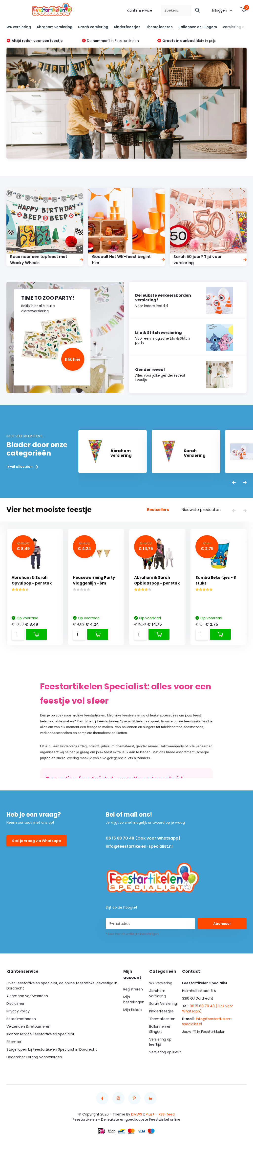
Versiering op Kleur (165, 1052)
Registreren (133, 989)
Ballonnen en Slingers (197, 26)
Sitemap (13, 1041)
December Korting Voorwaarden (34, 1057)
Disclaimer (15, 1003)
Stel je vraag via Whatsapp (36, 840)
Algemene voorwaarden (27, 995)
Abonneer (222, 923)
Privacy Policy (18, 1011)
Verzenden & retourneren (28, 1026)
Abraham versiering (54, 26)
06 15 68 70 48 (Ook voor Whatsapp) (143, 838)
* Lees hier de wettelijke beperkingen (132, 934)
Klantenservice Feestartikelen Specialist (40, 1034)
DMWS (136, 1114)
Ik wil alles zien (19, 467)
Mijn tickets (133, 1009)
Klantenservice (139, 10)
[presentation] (234, 482)
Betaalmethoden (21, 1018)
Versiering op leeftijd (160, 1042)
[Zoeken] (197, 10)
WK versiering (18, 26)
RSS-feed (167, 1114)
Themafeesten (159, 26)
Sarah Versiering (93, 26)
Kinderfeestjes (127, 26)
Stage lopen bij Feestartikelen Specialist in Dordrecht (51, 1049)
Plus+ (150, 1114)
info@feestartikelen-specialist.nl (139, 846)
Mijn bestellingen (133, 999)
